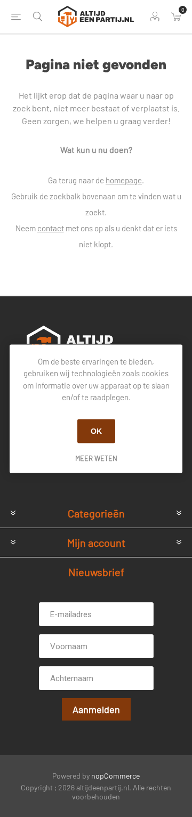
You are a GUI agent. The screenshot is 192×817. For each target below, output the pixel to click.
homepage (124, 180)
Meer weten (96, 458)
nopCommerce (115, 775)
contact (50, 228)
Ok (96, 431)
